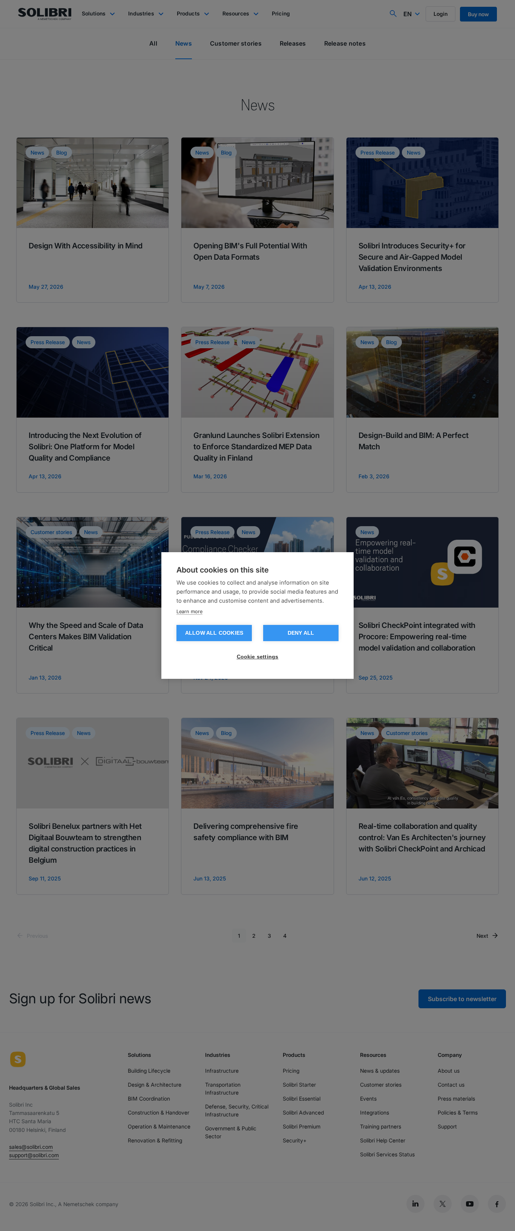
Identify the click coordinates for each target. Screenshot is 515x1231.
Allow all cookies (214, 633)
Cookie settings (258, 657)
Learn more (189, 611)
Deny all (301, 633)
